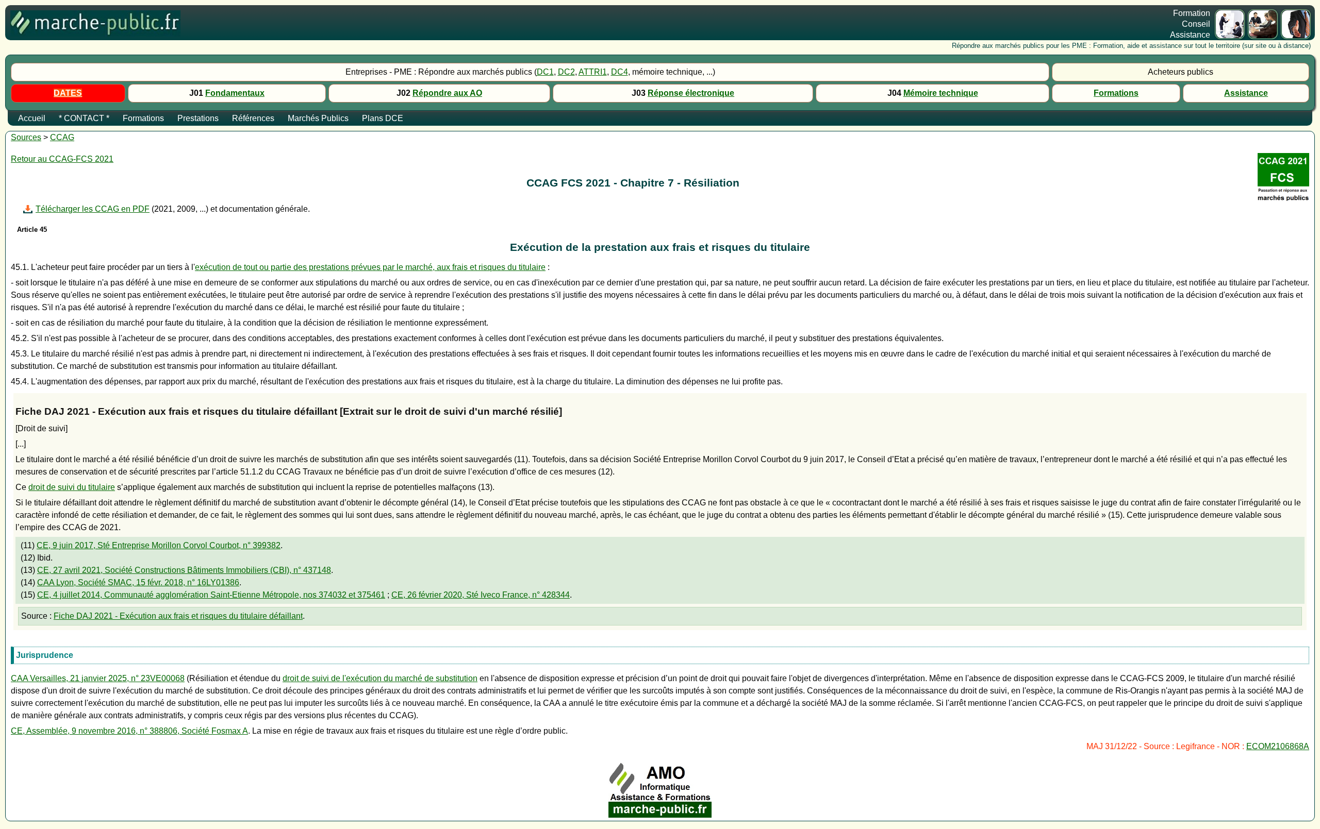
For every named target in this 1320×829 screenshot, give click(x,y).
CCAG (62, 137)
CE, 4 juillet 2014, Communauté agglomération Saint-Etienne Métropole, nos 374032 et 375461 (211, 594)
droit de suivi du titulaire (71, 487)
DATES (68, 93)
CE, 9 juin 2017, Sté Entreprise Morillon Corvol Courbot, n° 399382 (158, 545)
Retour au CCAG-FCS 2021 (62, 159)
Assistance (1246, 93)
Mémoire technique (940, 93)
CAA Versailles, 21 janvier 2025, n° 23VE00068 (98, 678)
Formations (1116, 93)
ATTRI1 (593, 71)
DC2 (566, 71)
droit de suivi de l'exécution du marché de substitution (380, 678)
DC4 (619, 71)
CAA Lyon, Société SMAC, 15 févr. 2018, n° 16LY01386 (138, 582)
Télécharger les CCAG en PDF (93, 209)
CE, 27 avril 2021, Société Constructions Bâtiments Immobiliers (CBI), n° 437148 (184, 570)
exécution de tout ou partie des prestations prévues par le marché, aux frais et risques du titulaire (370, 267)
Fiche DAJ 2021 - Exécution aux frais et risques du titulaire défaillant (178, 616)
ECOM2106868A (1277, 746)
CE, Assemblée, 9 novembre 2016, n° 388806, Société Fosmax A (129, 730)
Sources (26, 137)
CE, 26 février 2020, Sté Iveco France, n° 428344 (480, 594)
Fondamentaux (235, 93)
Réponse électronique (691, 93)
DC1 (545, 71)
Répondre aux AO (447, 93)
